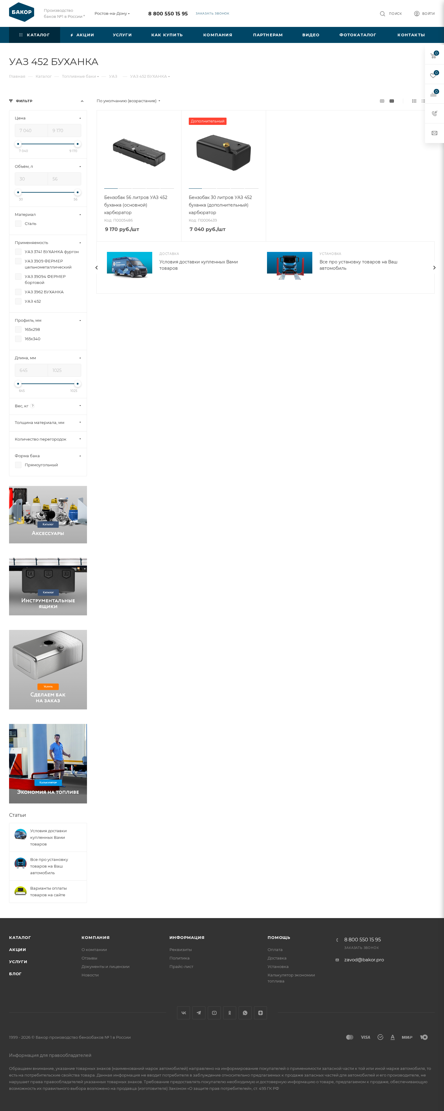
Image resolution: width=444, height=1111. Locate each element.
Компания (96, 937)
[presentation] (96, 268)
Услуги (18, 961)
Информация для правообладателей (50, 1055)
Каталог (20, 937)
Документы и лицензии (106, 966)
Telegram (198, 1012)
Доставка (277, 958)
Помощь (279, 937)
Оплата (275, 949)
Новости (90, 975)
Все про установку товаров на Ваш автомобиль (49, 866)
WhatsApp (245, 1012)
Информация (187, 937)
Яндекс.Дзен (260, 1012)
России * (76, 16)
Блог (15, 973)
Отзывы (89, 958)
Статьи (17, 815)
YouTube (214, 1012)
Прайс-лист (181, 966)
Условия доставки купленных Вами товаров (48, 837)
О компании (94, 949)
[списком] (424, 101)
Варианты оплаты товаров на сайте (48, 891)
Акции (17, 949)
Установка (278, 966)
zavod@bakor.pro (364, 960)
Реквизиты (180, 949)
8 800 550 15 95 (168, 14)
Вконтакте (183, 1012)
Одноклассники (229, 1012)
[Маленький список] (382, 101)
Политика (179, 958)
